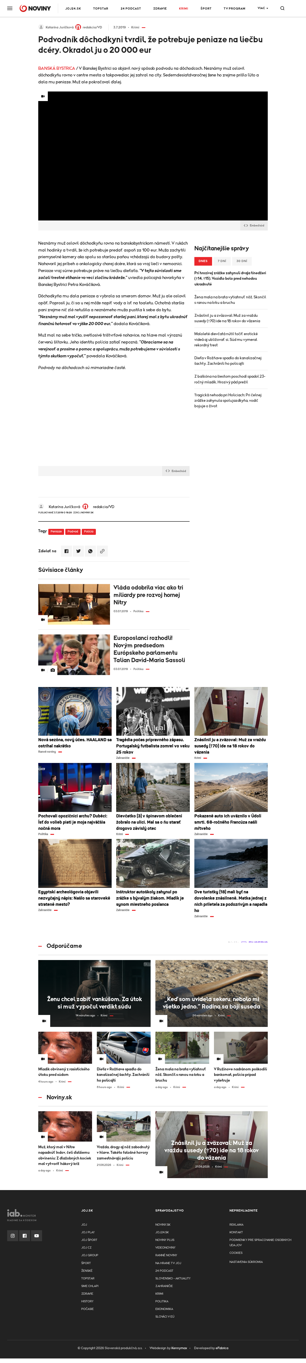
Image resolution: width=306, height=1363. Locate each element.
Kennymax (179, 1348)
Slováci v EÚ (164, 1316)
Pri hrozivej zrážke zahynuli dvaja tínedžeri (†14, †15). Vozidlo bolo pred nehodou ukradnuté (230, 278)
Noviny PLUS (164, 1240)
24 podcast (131, 8)
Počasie (87, 1309)
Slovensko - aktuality (173, 1278)
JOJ (84, 1224)
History (87, 1301)
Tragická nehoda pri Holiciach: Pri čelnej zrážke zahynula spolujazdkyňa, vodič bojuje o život (228, 400)
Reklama (236, 1224)
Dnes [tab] (203, 261)
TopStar (87, 1278)
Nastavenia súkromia (246, 1262)
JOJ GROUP (89, 1255)
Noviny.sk (162, 1224)
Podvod (73, 531)
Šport (206, 8)
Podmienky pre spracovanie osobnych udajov (260, 1243)
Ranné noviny (166, 1255)
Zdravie (160, 8)
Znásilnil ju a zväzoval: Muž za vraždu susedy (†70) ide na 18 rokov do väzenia (227, 318)
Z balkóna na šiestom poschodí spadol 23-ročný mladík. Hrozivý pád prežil (229, 379)
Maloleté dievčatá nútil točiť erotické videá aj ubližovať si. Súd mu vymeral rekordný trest (226, 339)
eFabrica (222, 1348)
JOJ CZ (86, 1247)
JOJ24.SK (73, 8)
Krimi (183, 8)
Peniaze (56, 531)
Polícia (88, 531)
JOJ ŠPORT (89, 1240)
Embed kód (257, 225)
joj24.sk (162, 1232)
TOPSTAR (100, 8)
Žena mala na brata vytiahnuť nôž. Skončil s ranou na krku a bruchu (230, 300)
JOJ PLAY (88, 1232)
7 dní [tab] (222, 261)
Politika (161, 1301)
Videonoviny (165, 1247)
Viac (261, 8)
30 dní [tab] (241, 261)
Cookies (236, 1253)
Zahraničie (164, 1286)
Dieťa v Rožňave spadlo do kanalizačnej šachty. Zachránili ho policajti (228, 360)
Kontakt (236, 1232)
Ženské (87, 1270)
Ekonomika (164, 1309)
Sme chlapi (89, 1286)
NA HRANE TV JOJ (168, 1263)
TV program (235, 8)
